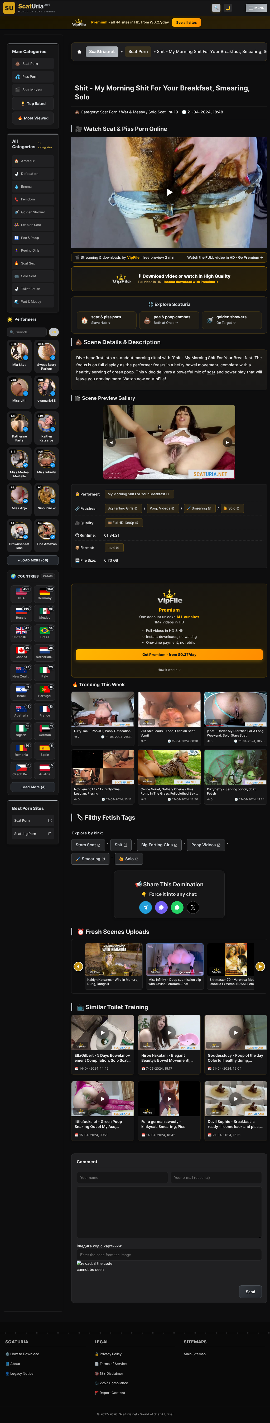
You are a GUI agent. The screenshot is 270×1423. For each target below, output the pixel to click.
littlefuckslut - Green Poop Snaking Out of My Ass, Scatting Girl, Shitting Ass (98, 1124)
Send (250, 1292)
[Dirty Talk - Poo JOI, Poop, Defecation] (102, 709)
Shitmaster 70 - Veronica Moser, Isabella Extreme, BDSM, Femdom (235, 982)
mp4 (111, 548)
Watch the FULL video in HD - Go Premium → (225, 257)
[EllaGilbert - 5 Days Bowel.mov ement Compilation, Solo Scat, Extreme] (102, 1032)
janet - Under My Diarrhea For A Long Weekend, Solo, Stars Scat (235, 733)
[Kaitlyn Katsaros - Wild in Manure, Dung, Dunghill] (113, 959)
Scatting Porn (25, 833)
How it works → (169, 670)
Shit (118, 844)
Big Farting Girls (120, 508)
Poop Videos (160, 508)
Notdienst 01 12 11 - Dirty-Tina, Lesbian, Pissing (97, 791)
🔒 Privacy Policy (108, 1354)
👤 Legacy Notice (19, 1373)
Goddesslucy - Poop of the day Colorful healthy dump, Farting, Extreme (235, 1058)
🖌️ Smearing (197, 508)
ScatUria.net (102, 51)
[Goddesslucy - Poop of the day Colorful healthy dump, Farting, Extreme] (236, 1032)
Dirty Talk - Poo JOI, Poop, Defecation (102, 731)
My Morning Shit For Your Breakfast (136, 494)
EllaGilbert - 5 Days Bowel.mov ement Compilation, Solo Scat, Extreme (102, 1058)
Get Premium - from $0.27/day (169, 654)
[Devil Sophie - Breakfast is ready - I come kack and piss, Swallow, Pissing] (236, 1098)
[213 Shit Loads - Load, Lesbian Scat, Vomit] (169, 709)
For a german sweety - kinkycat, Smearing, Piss (163, 1124)
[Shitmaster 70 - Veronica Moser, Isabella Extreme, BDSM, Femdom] (236, 959)
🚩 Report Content (110, 1393)
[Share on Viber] (161, 907)
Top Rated (33, 103)
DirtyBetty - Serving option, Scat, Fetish (231, 791)
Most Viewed (33, 118)
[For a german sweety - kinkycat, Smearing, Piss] (169, 1098)
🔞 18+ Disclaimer (109, 1373)
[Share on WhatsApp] (177, 907)
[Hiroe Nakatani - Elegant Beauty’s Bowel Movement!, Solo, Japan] (169, 1032)
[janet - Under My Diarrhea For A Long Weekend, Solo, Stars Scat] (235, 709)
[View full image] (169, 442)
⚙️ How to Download (22, 1354)
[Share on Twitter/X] (193, 907)
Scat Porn (22, 820)
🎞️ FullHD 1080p (121, 523)
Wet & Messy (133, 112)
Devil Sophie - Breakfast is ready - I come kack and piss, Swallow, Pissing (234, 1124)
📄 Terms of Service (111, 1364)
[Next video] (260, 966)
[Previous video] (78, 966)
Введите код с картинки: (99, 1246)
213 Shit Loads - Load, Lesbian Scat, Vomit (168, 733)
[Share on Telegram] (145, 907)
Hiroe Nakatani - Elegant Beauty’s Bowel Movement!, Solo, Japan (165, 1058)
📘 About (12, 1364)
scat (211, 371)
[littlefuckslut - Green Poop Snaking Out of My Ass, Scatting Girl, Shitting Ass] (102, 1098)
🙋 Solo (229, 508)
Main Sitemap (195, 1354)
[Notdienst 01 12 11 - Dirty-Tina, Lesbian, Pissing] (102, 767)
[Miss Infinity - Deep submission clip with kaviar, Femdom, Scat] (175, 959)
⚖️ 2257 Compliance (111, 1383)
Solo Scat (157, 112)
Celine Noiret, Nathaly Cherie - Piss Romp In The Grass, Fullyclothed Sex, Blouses (168, 791)
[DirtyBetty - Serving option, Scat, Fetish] (235, 767)
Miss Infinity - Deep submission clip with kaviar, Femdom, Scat (174, 982)
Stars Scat (86, 844)
